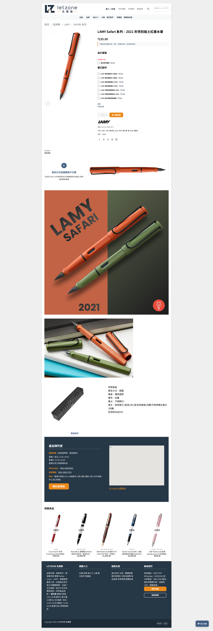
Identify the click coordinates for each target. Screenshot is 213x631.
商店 (46, 24)
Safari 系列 (80, 24)
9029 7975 (157, 573)
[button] (110, 9)
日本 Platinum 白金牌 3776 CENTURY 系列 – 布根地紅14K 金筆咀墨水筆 (107, 552)
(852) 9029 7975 (64, 472)
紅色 (131, 130)
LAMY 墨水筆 (110, 130)
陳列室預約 (59, 486)
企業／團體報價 (126, 573)
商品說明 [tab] (47, 153)
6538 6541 (159, 576)
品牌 (88, 17)
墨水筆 (125, 130)
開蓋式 (136, 130)
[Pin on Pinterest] (112, 139)
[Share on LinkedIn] (116, 139)
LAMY (67, 24)
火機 (103, 17)
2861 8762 (157, 579)
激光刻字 (115, 573)
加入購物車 (116, 115)
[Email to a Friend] (108, 139)
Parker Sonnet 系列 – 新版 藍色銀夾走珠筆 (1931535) (132, 552)
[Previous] (44, 536)
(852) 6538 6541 (66, 468)
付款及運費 (121, 9)
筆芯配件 (110, 17)
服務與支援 (128, 17)
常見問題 (131, 9)
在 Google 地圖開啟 (117, 488)
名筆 (81, 17)
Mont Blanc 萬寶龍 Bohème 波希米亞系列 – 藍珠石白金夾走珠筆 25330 (81, 552)
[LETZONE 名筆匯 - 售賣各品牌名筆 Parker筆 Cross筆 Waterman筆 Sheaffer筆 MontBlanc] (61, 8)
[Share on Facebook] (100, 139)
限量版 (119, 17)
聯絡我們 (140, 9)
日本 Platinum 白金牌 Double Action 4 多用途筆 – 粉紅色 (157, 552)
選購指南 (129, 579)
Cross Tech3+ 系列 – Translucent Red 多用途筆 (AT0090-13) (56, 552)
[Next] (168, 536)
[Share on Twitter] (104, 139)
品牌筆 (56, 24)
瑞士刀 (95, 17)
